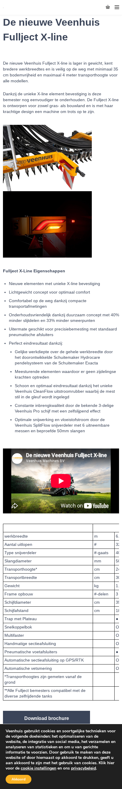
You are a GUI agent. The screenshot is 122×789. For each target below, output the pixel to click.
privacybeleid (83, 768)
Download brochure (46, 718)
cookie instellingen (38, 768)
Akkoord (18, 779)
